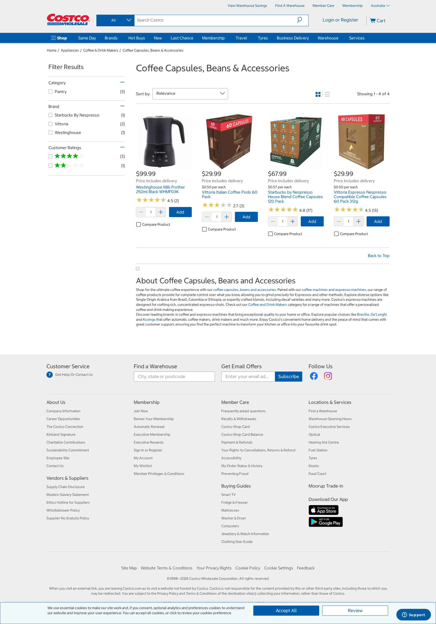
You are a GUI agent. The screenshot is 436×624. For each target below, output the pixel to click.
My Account (143, 458)
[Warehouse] (339, 37)
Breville (363, 314)
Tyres (263, 37)
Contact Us (55, 466)
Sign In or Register (148, 450)
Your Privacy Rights (214, 567)
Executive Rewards (149, 442)
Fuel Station (318, 450)
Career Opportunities (63, 419)
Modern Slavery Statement (67, 494)
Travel (241, 37)
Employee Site (57, 458)
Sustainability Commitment (67, 450)
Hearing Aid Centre (324, 442)
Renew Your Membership (154, 419)
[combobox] (115, 20)
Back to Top (379, 255)
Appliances (70, 50)
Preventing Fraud (235, 473)
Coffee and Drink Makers (267, 304)
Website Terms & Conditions (167, 567)
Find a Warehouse (155, 366)
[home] (68, 19)
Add (180, 212)
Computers (230, 526)
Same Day (87, 37)
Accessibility (231, 458)
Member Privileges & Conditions (159, 473)
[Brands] (119, 37)
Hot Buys (136, 37)
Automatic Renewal (149, 426)
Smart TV (228, 494)
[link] (164, 167)
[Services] (366, 37)
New (158, 37)
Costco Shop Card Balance (242, 434)
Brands (111, 37)
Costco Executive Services (329, 426)
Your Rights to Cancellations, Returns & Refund (258, 450)
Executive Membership (152, 434)
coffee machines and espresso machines (334, 289)
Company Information (63, 411)
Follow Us (321, 366)
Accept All (286, 610)
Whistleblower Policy (63, 510)
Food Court (317, 473)
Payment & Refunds (237, 442)
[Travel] (248, 37)
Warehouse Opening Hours (330, 419)
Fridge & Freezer (234, 502)
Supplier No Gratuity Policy (67, 518)
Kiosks (314, 466)
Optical (314, 434)
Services (357, 37)
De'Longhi (379, 314)
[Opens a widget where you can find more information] (413, 615)
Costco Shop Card (235, 426)
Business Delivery (293, 37)
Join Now (141, 411)
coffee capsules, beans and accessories (244, 289)
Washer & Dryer (233, 518)
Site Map (129, 567)
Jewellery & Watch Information (245, 533)
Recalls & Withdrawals (238, 419)
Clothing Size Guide (237, 541)
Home (52, 50)
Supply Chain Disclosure (65, 486)
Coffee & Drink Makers (100, 50)
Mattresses (230, 510)
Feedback (306, 567)
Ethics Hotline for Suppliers (68, 502)
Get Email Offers (241, 366)
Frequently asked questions (243, 411)
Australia (378, 5)
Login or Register (340, 20)
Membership (213, 37)
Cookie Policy (247, 567)
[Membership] (226, 37)
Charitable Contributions (65, 442)
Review (355, 610)
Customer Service (68, 366)
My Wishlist (143, 466)
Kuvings (149, 319)
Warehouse (328, 37)
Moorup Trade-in (326, 486)
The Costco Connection (64, 426)
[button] (302, 20)
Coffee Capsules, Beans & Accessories (153, 50)
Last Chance (182, 37)
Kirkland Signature (60, 434)
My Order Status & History (241, 466)
